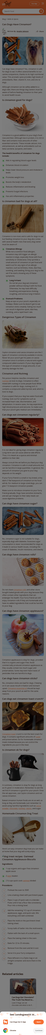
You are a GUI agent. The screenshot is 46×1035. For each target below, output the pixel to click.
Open (39, 1022)
